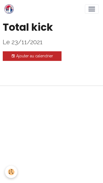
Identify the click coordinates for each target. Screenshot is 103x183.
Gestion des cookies (51, 93)
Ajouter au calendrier (34, 56)
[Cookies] (11, 172)
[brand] (10, 9)
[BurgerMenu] (92, 9)
